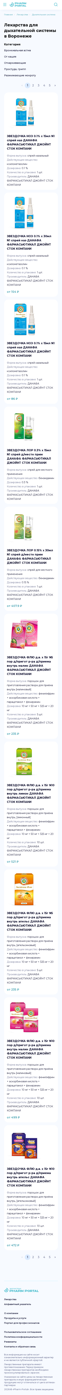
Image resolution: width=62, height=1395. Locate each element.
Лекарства (10, 1299)
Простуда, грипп (15, 69)
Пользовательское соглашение (22, 1332)
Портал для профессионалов (21, 1323)
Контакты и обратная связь (20, 1346)
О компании (11, 1313)
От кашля (10, 56)
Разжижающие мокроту (20, 75)
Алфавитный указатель (17, 1304)
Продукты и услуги (15, 1318)
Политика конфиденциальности (23, 1337)
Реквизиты (10, 1341)
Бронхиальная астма (17, 50)
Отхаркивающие (15, 62)
